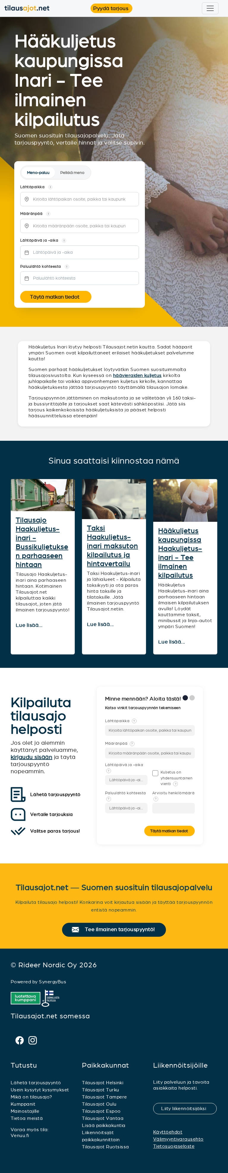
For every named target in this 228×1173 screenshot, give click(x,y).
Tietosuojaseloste (173, 1146)
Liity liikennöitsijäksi (187, 1108)
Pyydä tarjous (112, 8)
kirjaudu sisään (31, 757)
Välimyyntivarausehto (178, 1139)
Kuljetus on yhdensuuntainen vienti (176, 778)
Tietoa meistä (27, 1118)
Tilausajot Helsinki (102, 1082)
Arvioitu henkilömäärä (173, 796)
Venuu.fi (20, 1135)
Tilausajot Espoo (101, 1111)
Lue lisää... (30, 625)
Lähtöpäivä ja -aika (124, 767)
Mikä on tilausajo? (31, 1096)
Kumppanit (23, 1104)
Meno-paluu (38, 172)
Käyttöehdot (167, 1131)
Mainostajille (25, 1111)
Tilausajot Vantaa (103, 1118)
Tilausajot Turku (100, 1089)
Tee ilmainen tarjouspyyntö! (122, 929)
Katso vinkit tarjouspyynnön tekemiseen (143, 708)
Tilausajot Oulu (99, 1104)
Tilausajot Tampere (104, 1096)
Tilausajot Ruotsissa (105, 1146)
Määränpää (119, 743)
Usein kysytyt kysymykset (40, 1089)
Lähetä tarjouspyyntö (36, 1082)
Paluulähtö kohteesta (125, 796)
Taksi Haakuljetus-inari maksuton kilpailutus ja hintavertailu (112, 546)
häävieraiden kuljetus (137, 375)
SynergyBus (52, 981)
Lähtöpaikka (120, 721)
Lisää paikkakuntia (104, 1125)
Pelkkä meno (72, 172)
